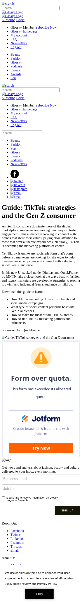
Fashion (15, 58)
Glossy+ (16, 62)
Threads (16, 546)
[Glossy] (12, 12)
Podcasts (16, 66)
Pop (13, 78)
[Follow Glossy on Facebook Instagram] (18, 189)
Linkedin (16, 538)
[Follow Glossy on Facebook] (14, 177)
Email (14, 550)
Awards (15, 74)
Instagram (17, 542)
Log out (15, 47)
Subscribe (8, 20)
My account (18, 35)
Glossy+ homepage (23, 31)
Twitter (15, 535)
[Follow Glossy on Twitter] (16, 181)
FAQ (13, 39)
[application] (41, 584)
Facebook (17, 531)
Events (15, 70)
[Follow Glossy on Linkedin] (17, 185)
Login (20, 20)
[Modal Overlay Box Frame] (41, 494)
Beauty (15, 54)
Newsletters (18, 43)
